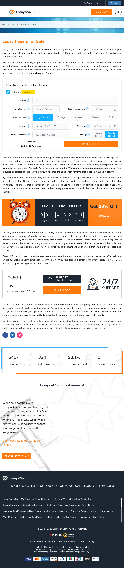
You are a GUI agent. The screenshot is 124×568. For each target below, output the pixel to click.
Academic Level (19, 118)
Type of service (19, 109)
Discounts (51, 486)
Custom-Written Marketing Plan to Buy (72, 499)
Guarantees (28, 486)
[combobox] (104, 108)
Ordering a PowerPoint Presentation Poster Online (70, 505)
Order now (101, 12)
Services (15, 486)
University (79, 117)
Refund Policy (72, 542)
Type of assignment (76, 109)
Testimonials (65, 486)
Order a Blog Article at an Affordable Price (22, 505)
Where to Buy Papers (66, 517)
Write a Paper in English (40, 517)
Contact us (108, 486)
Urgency (22, 126)
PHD (111, 117)
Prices (40, 486)
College (61, 117)
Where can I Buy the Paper (93, 517)
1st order (22, 92)
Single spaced (98, 134)
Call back (115, 3)
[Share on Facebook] (5, 335)
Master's (96, 117)
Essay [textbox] (99, 109)
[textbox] (107, 126)
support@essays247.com (21, 291)
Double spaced (111, 134)
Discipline (81, 126)
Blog (77, 486)
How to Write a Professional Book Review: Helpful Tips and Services (34, 511)
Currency (22, 100)
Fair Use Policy (87, 542)
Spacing (82, 135)
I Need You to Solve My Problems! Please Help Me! (26, 499)
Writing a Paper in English (83, 511)
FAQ (98, 486)
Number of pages (18, 135)
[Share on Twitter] (12, 335)
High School (43, 117)
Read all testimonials (17, 456)
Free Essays (88, 486)
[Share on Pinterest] (20, 335)
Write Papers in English (13, 517)
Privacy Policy (58, 542)
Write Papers (106, 511)
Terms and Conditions (40, 542)
